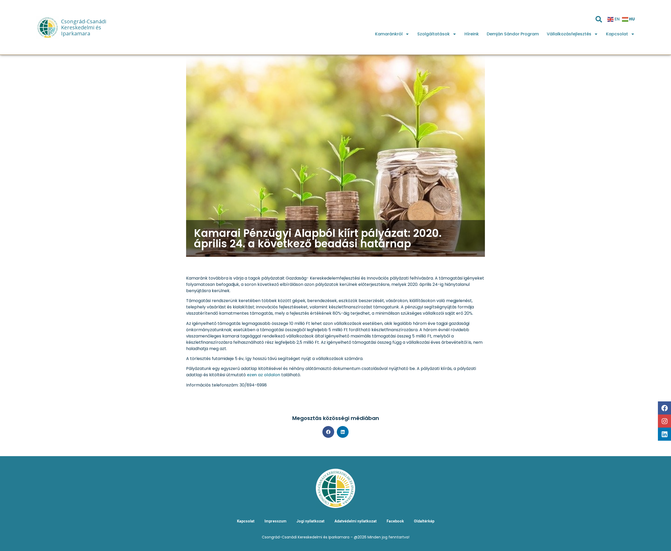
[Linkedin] (664, 434)
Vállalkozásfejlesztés (569, 34)
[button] (328, 432)
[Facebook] (664, 407)
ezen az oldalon (263, 375)
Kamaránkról (389, 34)
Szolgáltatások (433, 34)
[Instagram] (664, 421)
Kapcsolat (617, 34)
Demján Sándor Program (513, 34)
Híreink (471, 34)
